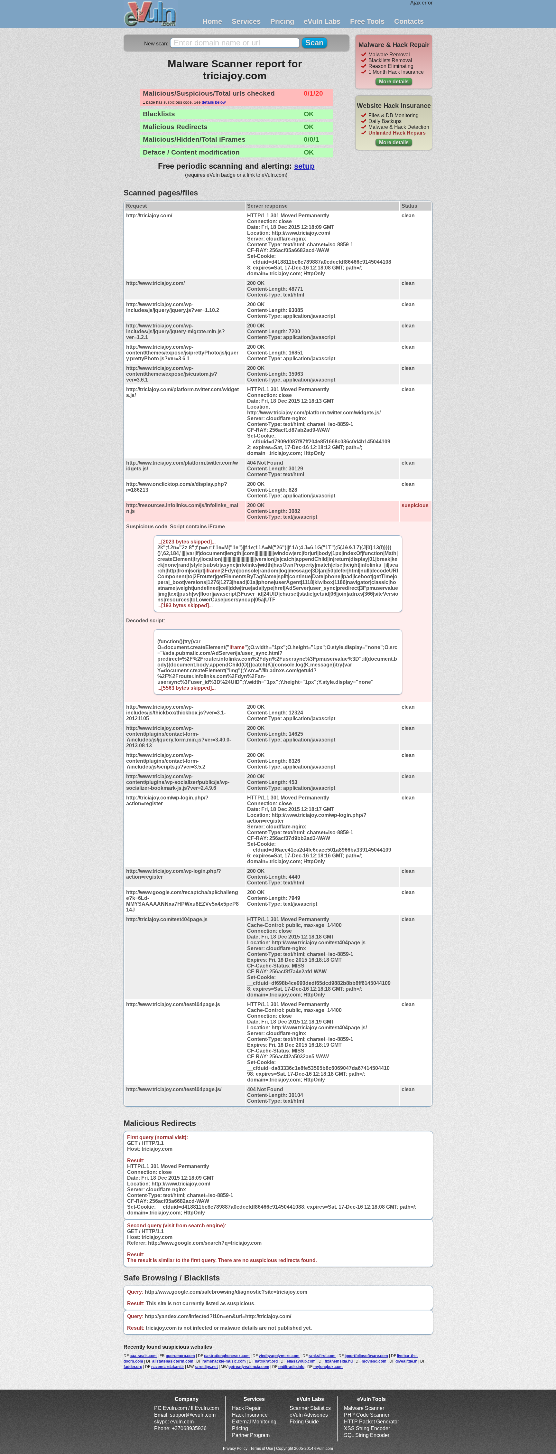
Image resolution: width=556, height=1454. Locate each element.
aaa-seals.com (143, 1356)
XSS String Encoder (367, 1428)
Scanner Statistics (310, 1408)
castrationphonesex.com (227, 1356)
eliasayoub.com (301, 1361)
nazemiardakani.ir (167, 1366)
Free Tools (367, 21)
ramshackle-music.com (224, 1361)
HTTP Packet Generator (371, 1421)
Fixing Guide (304, 1421)
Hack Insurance (250, 1415)
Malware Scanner (364, 1408)
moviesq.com (374, 1361)
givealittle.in (406, 1361)
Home (212, 21)
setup (304, 166)
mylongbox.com (328, 1366)
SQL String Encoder (366, 1435)
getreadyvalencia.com (248, 1366)
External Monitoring (254, 1421)
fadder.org (133, 1366)
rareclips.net (206, 1366)
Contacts (409, 21)
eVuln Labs (322, 21)
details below (214, 102)
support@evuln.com (193, 1415)
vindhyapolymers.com (279, 1356)
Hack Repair (246, 1408)
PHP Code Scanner (366, 1415)
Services (246, 21)
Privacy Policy (235, 1448)
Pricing (282, 21)
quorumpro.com (180, 1356)
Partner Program (251, 1435)
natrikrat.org (266, 1361)
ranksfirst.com (322, 1356)
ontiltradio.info (291, 1366)
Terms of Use (261, 1448)
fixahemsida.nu (339, 1361)
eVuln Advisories (309, 1415)
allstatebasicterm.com (172, 1361)
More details (394, 81)
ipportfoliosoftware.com (366, 1356)
